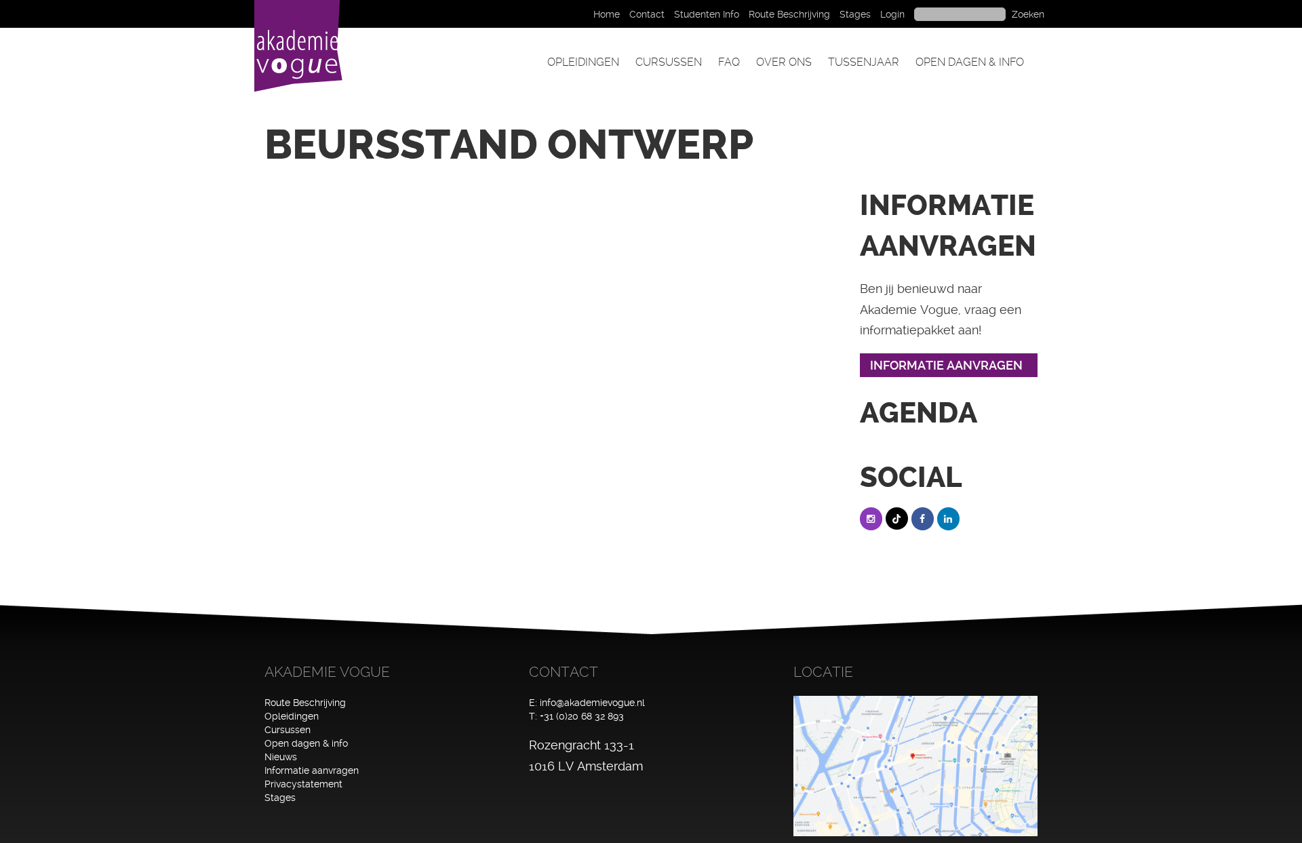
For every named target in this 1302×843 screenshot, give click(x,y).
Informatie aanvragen (311, 770)
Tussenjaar (863, 62)
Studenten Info (706, 14)
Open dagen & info (969, 62)
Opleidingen (583, 62)
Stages (855, 14)
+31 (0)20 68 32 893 (582, 716)
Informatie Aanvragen (946, 365)
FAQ (729, 62)
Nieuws (280, 756)
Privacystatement (303, 784)
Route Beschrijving (789, 14)
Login (892, 14)
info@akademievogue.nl (592, 702)
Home (606, 14)
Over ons (784, 62)
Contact (647, 14)
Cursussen (668, 62)
